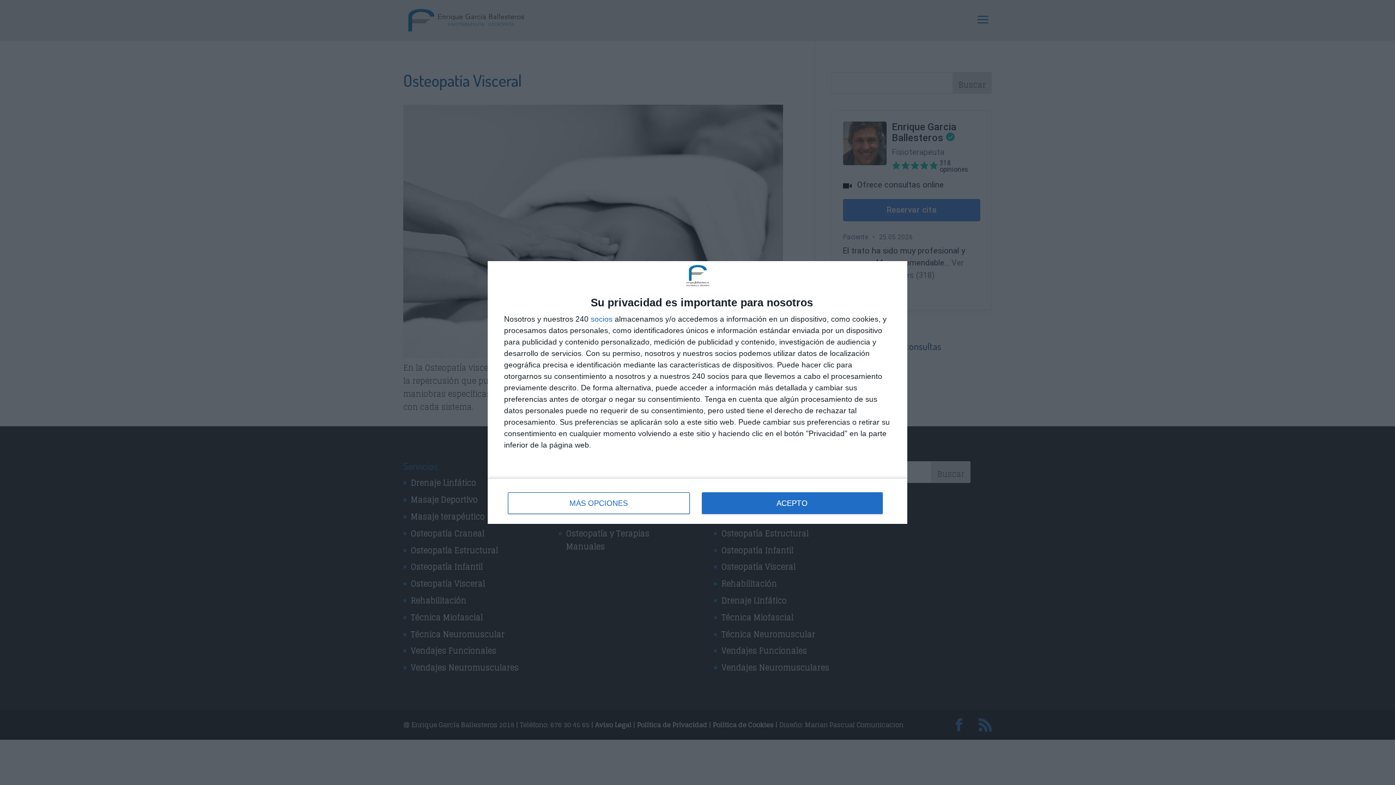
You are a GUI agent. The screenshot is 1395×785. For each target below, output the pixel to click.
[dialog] (697, 392)
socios (601, 319)
